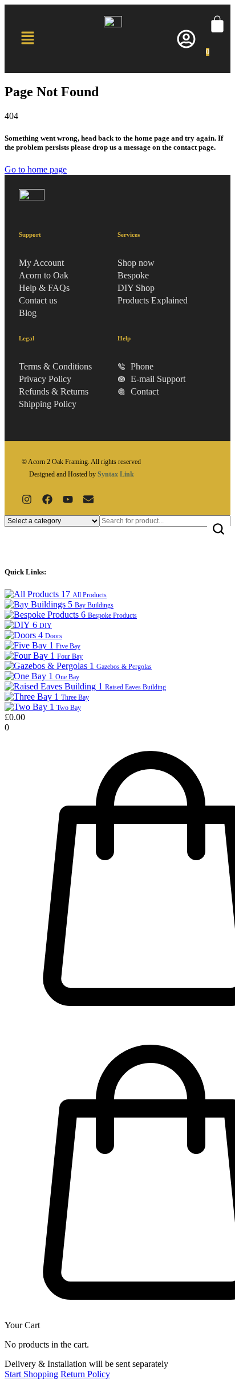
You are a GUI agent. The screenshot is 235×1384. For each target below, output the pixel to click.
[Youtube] (68, 499)
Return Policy (85, 1374)
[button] (27, 38)
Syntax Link (116, 474)
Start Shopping (31, 1374)
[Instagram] (27, 499)
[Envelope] (88, 499)
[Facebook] (47, 499)
